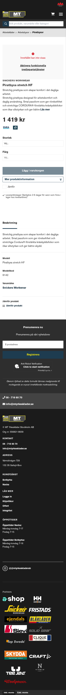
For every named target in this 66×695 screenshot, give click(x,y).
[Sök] (6, 23)
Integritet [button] (7, 511)
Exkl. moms (22, 693)
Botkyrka (7, 480)
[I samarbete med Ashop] (13, 600)
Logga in (7, 497)
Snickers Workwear (14, 288)
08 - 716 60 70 (14, 398)
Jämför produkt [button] (13, 306)
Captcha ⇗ (45, 370)
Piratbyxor (37, 32)
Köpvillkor (8, 501)
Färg (5, 152)
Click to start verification (36, 367)
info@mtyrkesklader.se (19, 404)
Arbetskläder (8, 32)
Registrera (33, 355)
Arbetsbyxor (23, 32)
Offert (6, 506)
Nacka (6, 485)
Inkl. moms (9, 693)
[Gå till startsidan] (14, 14)
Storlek (7, 138)
